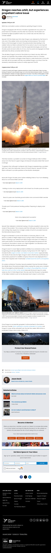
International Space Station (28, 370)
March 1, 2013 (19, 183)
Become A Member (31, 498)
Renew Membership (42, 493)
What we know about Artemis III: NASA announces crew (28, 394)
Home (13, 372)
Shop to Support (41, 498)
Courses (16, 504)
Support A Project (41, 496)
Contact (28, 501)
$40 (39, 438)
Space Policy (6, 503)
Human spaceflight (16, 370)
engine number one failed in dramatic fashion (25, 253)
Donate (25, 358)
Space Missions (7, 497)
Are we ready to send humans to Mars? (23, 410)
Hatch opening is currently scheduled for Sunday (27, 326)
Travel (38, 501)
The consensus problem (18, 402)
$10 (20, 438)
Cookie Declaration (7, 547)
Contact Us (15, 534)
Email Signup (29, 496)
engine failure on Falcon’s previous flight (35, 75)
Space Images (18, 498)
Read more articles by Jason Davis (21, 381)
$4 (11, 438)
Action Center (29, 493)
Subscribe (42, 463)
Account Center (7, 534)
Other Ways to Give (42, 504)
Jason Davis (16, 379)
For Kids (5, 505)
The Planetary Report (19, 506)
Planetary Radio (18, 496)
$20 (30, 438)
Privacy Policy (20, 465)
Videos (16, 501)
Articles (18, 372)
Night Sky (5, 500)
